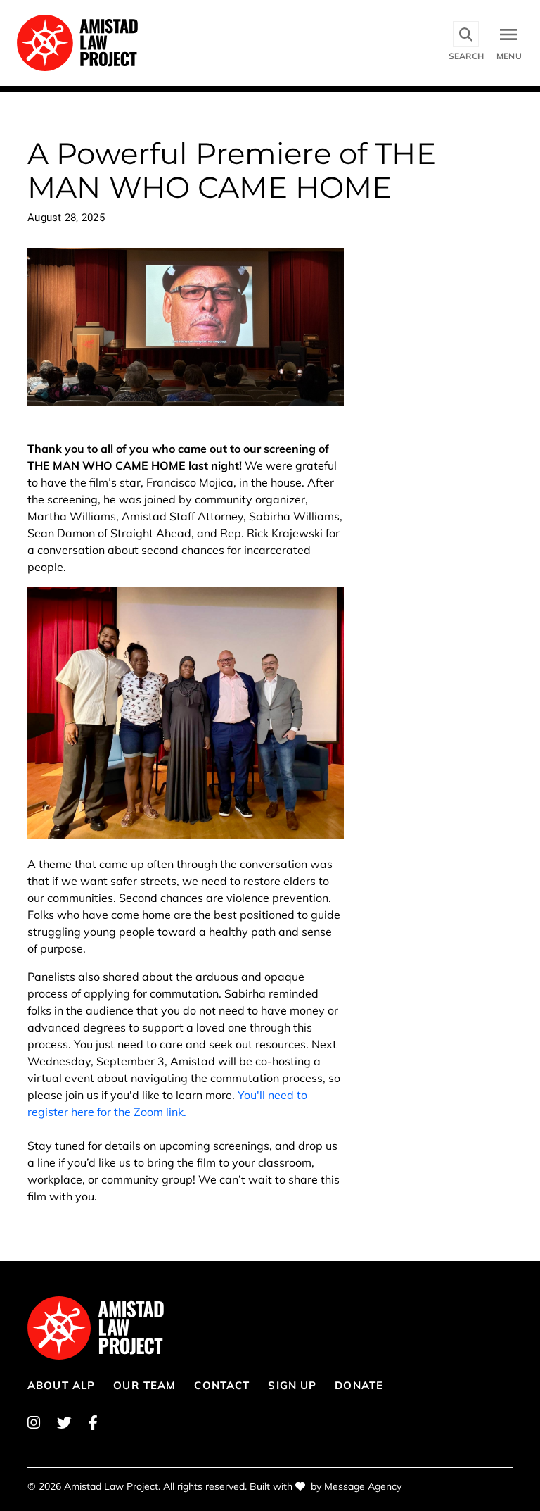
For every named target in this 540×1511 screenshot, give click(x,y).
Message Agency (362, 1486)
